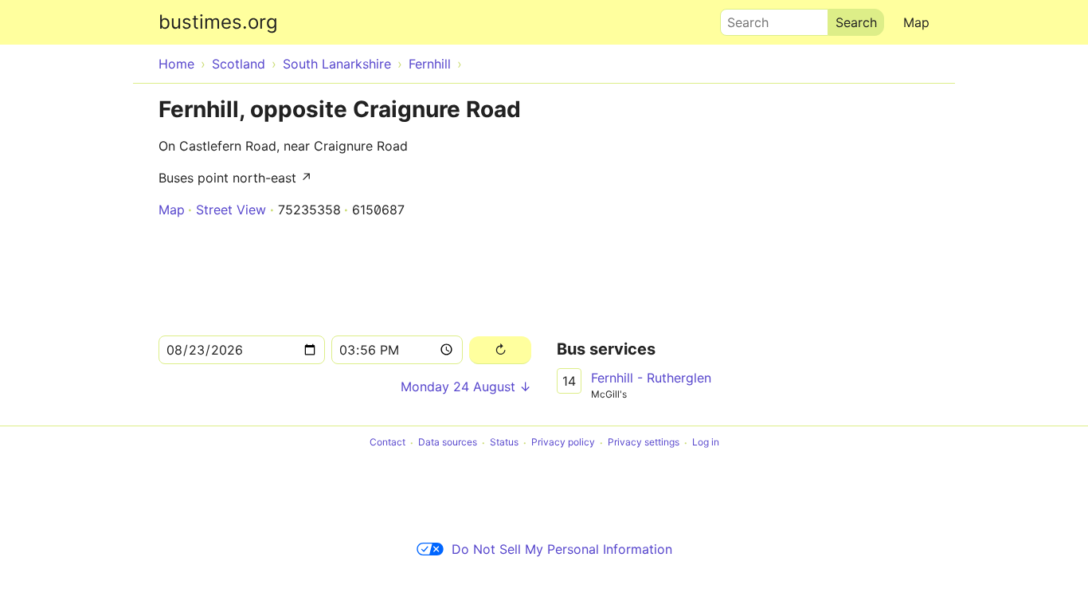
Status (504, 443)
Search (740, 18)
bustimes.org (218, 21)
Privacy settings (643, 443)
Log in (705, 443)
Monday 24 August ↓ (466, 386)
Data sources (447, 443)
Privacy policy (563, 443)
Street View (231, 210)
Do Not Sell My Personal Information (562, 549)
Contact (387, 443)
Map (916, 22)
